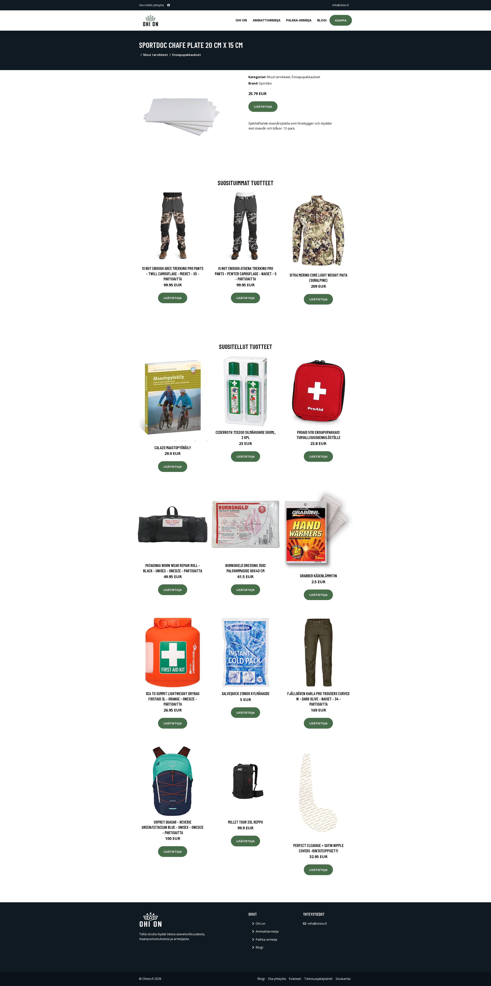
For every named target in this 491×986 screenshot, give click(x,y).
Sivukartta (343, 979)
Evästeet (295, 979)
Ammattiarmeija (266, 20)
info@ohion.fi (340, 5)
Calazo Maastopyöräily (172, 447)
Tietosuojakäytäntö (318, 979)
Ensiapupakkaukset (186, 55)
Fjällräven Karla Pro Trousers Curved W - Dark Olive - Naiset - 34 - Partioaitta (318, 698)
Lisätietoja (263, 106)
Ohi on (241, 20)
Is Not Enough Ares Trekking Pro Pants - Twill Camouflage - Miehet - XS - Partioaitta (172, 273)
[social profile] (168, 5)
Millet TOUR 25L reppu (245, 822)
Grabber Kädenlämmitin (318, 575)
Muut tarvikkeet (155, 55)
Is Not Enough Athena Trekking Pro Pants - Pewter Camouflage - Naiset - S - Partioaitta (245, 273)
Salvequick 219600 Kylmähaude (245, 693)
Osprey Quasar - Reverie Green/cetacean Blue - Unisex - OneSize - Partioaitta (172, 827)
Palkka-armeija (298, 20)
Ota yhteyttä (277, 979)
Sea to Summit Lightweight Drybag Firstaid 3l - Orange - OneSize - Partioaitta (172, 698)
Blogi (322, 20)
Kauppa (340, 20)
